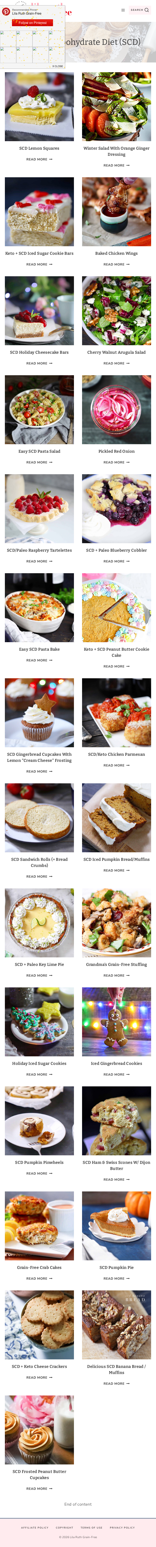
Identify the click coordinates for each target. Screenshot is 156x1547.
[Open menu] (123, 10)
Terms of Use (92, 1527)
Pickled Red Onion (117, 451)
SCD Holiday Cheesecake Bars (39, 352)
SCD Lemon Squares (39, 148)
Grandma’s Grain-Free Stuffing (116, 964)
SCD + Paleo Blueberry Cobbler (116, 550)
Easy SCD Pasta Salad (39, 451)
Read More (39, 159)
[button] (58, 66)
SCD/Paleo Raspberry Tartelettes (39, 550)
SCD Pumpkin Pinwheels (39, 1162)
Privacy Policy (122, 1527)
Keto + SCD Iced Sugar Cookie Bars (39, 253)
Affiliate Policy (35, 1527)
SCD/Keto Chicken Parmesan (116, 754)
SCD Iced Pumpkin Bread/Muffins (116, 859)
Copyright (64, 1527)
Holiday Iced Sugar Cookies (39, 1063)
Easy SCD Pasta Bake (39, 649)
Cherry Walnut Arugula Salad (116, 352)
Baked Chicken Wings (116, 253)
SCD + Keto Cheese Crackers (39, 1366)
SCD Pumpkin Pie (117, 1267)
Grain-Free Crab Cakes (39, 1267)
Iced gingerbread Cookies (116, 1063)
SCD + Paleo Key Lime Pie (39, 964)
